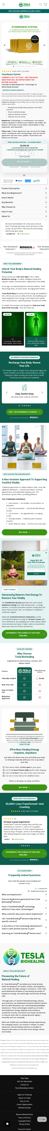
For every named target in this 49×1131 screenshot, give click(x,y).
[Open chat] (7, 1123)
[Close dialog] (46, 552)
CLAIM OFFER (36, 573)
